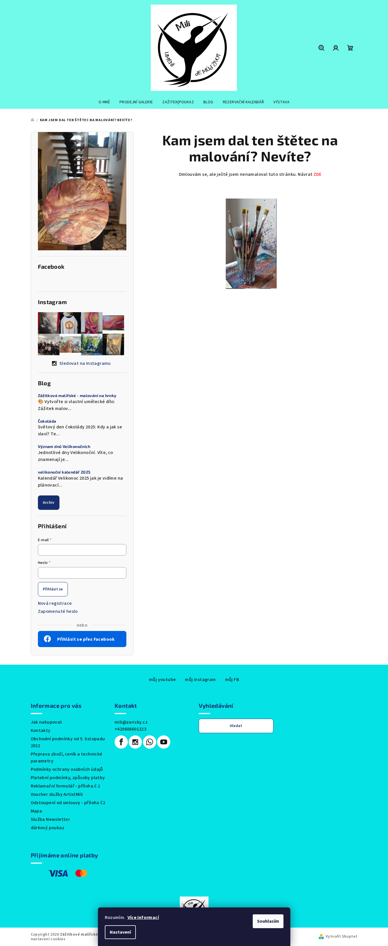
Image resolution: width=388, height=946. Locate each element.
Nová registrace (55, 603)
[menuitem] (104, 102)
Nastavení (120, 932)
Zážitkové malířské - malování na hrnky (77, 395)
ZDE (317, 174)
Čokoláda (47, 421)
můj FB (232, 679)
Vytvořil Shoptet (341, 936)
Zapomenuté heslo (58, 611)
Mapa (36, 811)
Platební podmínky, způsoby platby (68, 778)
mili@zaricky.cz (131, 722)
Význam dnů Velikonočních (64, 446)
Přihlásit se (53, 589)
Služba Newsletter (50, 819)
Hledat (236, 726)
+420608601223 (130, 729)
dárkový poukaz (48, 828)
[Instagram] (135, 742)
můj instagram (200, 679)
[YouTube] (163, 742)
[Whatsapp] (149, 742)
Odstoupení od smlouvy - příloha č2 (68, 803)
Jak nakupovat (46, 722)
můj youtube (162, 679)
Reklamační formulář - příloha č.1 (66, 786)
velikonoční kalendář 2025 (64, 472)
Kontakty (41, 730)
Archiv (49, 503)
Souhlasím (268, 921)
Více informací (143, 917)
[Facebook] (121, 742)
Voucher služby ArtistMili (57, 794)
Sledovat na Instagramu (85, 363)
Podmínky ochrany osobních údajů (67, 769)
